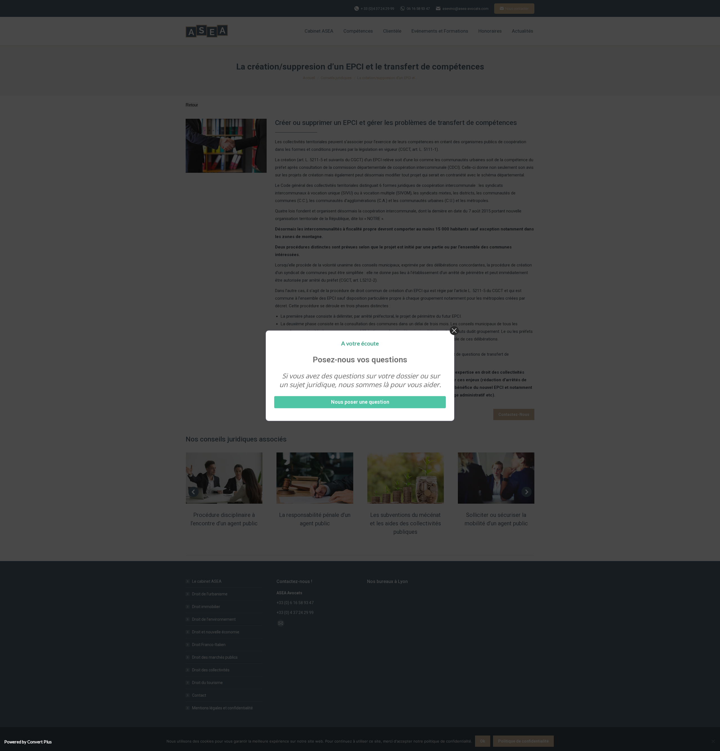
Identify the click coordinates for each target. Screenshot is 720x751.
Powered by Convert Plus (28, 741)
